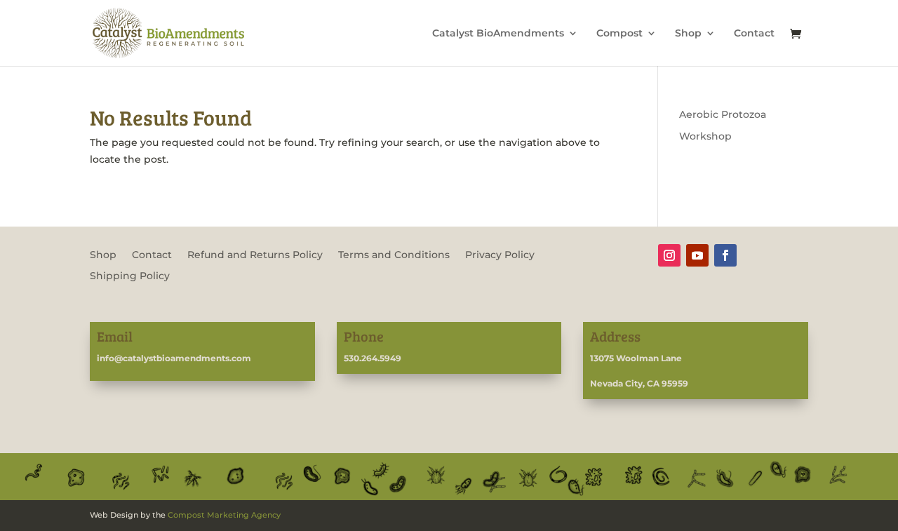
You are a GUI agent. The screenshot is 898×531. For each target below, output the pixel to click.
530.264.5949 (372, 358)
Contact (754, 33)
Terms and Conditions (394, 255)
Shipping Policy (130, 276)
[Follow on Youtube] (697, 255)
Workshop (705, 136)
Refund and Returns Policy (255, 255)
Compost (619, 33)
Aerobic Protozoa (722, 114)
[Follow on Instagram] (669, 255)
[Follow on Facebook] (725, 255)
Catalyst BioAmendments (498, 33)
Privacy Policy (500, 255)
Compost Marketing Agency (224, 515)
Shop (688, 33)
